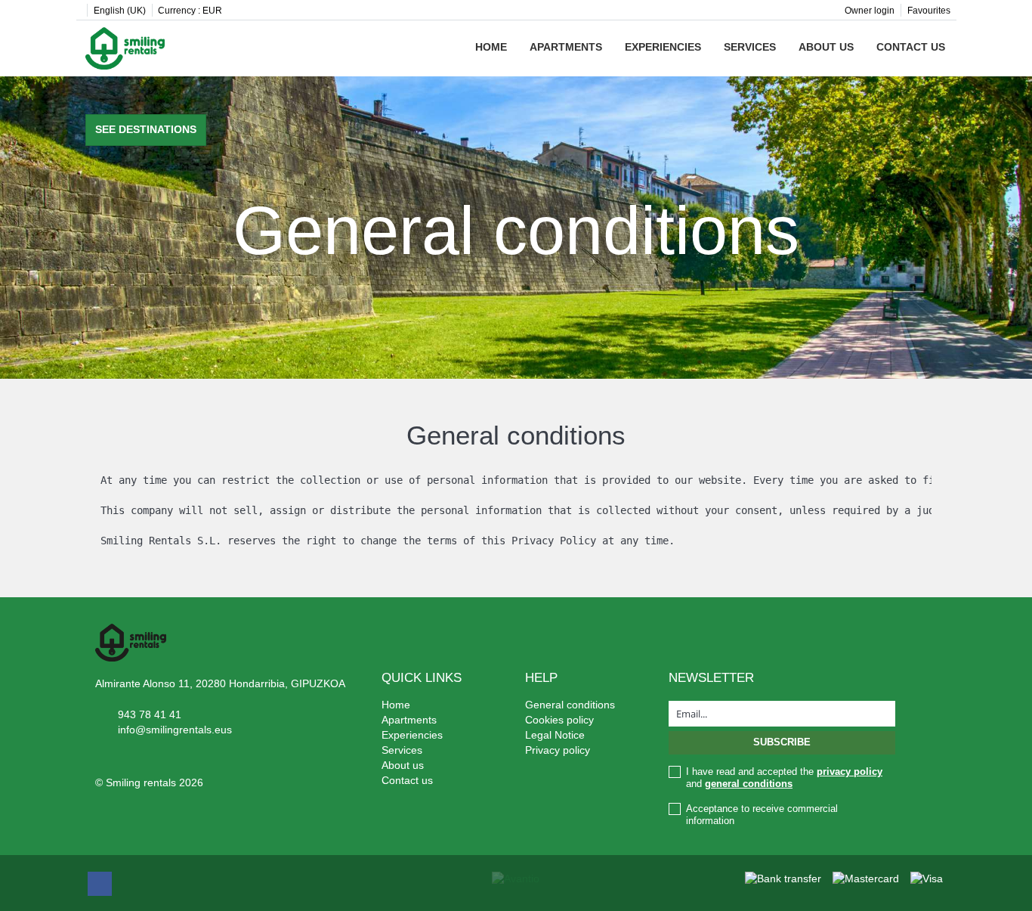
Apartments (566, 47)
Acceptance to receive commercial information (762, 814)
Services (750, 47)
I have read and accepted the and (784, 777)
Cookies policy (559, 720)
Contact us (910, 47)
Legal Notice (555, 735)
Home (491, 47)
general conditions (749, 783)
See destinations (145, 129)
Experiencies (663, 47)
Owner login (870, 10)
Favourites (928, 10)
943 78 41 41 (149, 714)
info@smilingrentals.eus (175, 730)
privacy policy (849, 771)
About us (826, 47)
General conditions (570, 705)
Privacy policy (557, 750)
